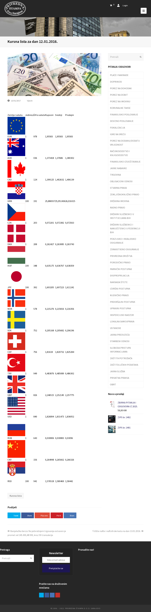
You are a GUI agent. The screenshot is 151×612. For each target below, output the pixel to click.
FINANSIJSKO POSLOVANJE (124, 114)
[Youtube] (57, 595)
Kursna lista (16, 495)
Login (125, 5)
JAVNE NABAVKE (118, 168)
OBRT (113, 384)
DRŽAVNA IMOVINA (119, 201)
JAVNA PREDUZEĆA (120, 334)
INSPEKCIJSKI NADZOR (122, 315)
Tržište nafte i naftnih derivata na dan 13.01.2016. (116, 531)
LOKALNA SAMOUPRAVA (122, 321)
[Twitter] (41, 595)
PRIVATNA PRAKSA (119, 377)
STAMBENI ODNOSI (119, 341)
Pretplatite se (56, 568)
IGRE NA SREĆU (118, 134)
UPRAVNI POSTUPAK (120, 308)
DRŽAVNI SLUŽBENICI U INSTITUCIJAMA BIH (122, 216)
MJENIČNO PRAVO (119, 295)
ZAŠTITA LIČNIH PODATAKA (124, 364)
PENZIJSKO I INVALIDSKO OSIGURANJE (123, 240)
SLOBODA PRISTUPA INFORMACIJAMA (120, 349)
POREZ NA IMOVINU (120, 101)
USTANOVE (115, 328)
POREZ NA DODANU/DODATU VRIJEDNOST (125, 142)
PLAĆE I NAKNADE (119, 75)
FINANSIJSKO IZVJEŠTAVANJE (125, 161)
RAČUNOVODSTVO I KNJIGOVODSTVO (120, 153)
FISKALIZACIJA (117, 127)
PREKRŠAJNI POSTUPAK (122, 301)
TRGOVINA (115, 174)
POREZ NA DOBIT (119, 94)
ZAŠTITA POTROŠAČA (121, 358)
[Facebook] (47, 595)
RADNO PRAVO (117, 207)
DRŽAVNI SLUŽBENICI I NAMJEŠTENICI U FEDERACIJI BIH (125, 228)
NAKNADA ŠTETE (119, 282)
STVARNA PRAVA (118, 187)
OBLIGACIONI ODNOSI (121, 181)
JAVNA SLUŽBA (117, 371)
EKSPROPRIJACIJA (119, 275)
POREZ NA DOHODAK (121, 88)
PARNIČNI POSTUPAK (121, 269)
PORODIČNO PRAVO (120, 262)
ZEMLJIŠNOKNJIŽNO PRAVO (124, 194)
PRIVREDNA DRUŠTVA (121, 255)
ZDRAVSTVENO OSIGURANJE (124, 249)
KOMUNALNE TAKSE (120, 107)
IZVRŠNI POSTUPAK (120, 288)
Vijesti (29, 100)
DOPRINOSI (116, 81)
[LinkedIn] (52, 595)
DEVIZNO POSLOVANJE (121, 121)
